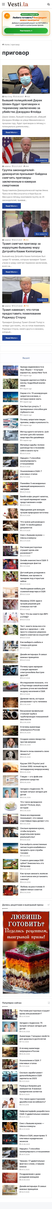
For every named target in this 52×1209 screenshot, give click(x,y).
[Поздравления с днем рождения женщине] (9, 1178)
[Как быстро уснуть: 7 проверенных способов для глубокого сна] (10, 410)
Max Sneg (8, 97)
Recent (26, 358)
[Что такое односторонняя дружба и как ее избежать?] (9, 1103)
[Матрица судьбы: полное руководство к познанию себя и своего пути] (10, 448)
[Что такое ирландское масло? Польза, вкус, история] (10, 806)
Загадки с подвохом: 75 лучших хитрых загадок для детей (33, 792)
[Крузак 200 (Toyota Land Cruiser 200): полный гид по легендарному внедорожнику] (10, 767)
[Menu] (3, 5)
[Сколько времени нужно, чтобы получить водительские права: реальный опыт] (10, 832)
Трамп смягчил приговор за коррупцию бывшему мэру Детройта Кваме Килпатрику (22, 247)
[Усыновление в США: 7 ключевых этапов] (10, 475)
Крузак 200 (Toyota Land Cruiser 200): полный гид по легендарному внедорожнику (34, 766)
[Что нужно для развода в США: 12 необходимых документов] (10, 525)
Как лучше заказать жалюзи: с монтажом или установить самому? (34, 876)
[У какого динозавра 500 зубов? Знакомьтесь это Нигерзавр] (10, 864)
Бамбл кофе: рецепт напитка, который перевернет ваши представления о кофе (34, 499)
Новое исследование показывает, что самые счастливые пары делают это (34, 818)
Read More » (11, 132)
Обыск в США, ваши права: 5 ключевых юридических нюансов (33, 1138)
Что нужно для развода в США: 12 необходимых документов (32, 525)
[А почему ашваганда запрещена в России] (10, 731)
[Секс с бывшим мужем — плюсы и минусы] (10, 539)
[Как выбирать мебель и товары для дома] (10, 646)
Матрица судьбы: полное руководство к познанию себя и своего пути (32, 448)
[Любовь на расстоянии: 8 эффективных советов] (10, 890)
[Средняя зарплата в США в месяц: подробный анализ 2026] (10, 384)
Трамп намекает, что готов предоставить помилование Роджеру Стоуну (21, 313)
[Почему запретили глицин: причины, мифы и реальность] (10, 423)
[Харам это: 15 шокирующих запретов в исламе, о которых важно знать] (10, 397)
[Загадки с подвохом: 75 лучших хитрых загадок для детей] (10, 792)
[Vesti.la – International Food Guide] (18, 4)
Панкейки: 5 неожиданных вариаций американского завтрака (33, 486)
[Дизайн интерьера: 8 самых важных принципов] (10, 658)
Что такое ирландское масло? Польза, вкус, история (31, 805)
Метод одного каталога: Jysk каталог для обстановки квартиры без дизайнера (34, 434)
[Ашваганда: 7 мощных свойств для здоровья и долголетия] (9, 1040)
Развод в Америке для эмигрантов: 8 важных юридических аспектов (31, 1089)
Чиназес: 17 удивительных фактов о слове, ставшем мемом (32, 1164)
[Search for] (48, 5)
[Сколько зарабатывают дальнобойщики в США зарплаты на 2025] (9, 1076)
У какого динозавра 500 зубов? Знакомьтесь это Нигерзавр (32, 863)
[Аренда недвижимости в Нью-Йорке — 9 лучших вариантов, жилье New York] (10, 370)
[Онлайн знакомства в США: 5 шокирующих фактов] (10, 564)
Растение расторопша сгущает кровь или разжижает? (31, 550)
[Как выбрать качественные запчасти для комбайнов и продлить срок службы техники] (10, 848)
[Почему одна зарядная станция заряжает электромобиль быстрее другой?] (10, 670)
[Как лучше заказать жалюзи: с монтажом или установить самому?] (10, 877)
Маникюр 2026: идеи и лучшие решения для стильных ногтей (31, 604)
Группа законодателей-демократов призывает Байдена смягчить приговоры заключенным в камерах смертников (24, 177)
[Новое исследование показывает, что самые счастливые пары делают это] (10, 819)
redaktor (7, 166)
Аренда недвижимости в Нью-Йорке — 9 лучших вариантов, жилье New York (33, 370)
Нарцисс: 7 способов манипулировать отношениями (30, 461)
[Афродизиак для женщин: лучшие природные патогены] (10, 513)
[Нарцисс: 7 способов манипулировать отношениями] (10, 462)
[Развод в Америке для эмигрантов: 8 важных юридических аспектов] (9, 1089)
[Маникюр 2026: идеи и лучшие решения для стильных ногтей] (10, 604)
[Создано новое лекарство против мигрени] (10, 743)
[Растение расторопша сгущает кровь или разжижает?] (10, 551)
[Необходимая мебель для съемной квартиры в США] (10, 592)
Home (7, 44)
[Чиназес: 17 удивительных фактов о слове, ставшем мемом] (9, 1165)
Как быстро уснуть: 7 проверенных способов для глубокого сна (33, 409)
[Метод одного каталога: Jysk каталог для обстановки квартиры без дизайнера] (10, 435)
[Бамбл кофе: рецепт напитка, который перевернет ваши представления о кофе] (10, 500)
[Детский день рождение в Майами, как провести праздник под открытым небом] (10, 576)
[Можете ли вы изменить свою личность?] (10, 755)
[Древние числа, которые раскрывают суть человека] (10, 702)
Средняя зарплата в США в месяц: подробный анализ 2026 (33, 383)
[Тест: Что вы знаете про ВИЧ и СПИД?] (10, 618)
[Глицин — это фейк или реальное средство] (10, 780)
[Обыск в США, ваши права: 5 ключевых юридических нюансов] (9, 1139)
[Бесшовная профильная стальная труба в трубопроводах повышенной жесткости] (10, 714)
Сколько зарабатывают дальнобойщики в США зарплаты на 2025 (31, 1075)
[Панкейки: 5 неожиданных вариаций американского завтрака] (10, 487)
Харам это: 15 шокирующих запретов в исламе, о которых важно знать (33, 396)
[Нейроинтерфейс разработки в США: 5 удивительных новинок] (9, 1115)
